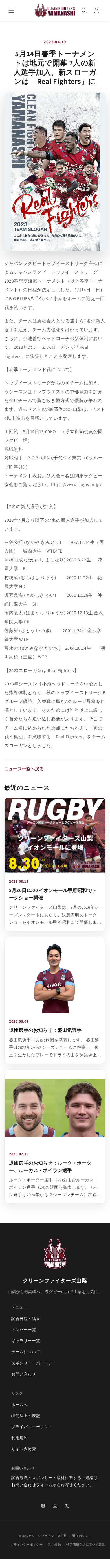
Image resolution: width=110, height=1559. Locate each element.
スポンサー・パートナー (34, 1363)
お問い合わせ (23, 1374)
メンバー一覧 (23, 1329)
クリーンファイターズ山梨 (47, 1536)
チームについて (25, 1351)
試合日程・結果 (25, 1318)
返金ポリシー (81, 1536)
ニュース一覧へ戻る (24, 768)
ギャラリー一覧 (25, 1340)
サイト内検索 (23, 1449)
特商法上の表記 (25, 1415)
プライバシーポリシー (31, 1426)
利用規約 (19, 1437)
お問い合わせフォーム (31, 1484)
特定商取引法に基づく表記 (85, 1545)
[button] (11, 10)
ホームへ (19, 1404)
